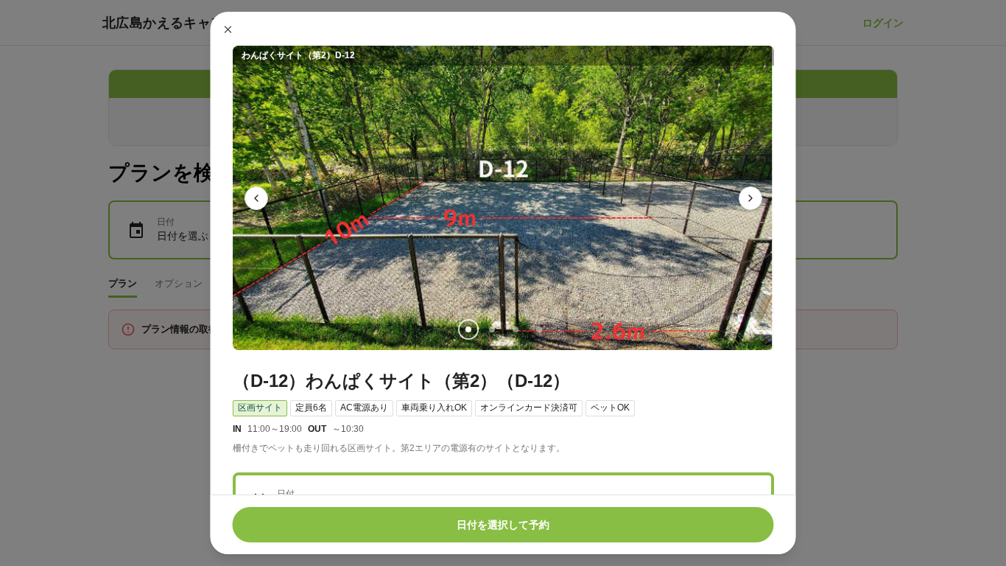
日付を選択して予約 (503, 525)
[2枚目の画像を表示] (491, 329)
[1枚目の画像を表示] (467, 329)
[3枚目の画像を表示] (515, 329)
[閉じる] (228, 29)
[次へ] (750, 198)
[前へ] (256, 198)
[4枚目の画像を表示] (538, 329)
